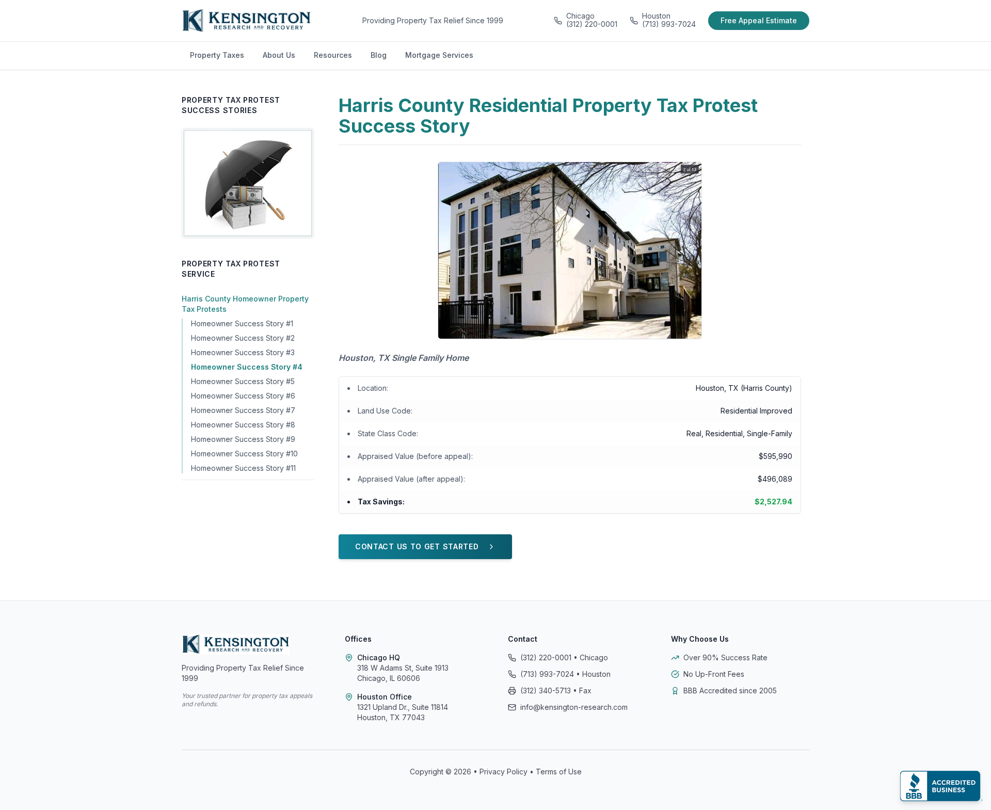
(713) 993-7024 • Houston (565, 674)
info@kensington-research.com (574, 707)
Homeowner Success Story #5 (243, 381)
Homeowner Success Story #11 (243, 468)
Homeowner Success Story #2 (243, 337)
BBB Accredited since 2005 (730, 690)
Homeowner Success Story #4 (246, 366)
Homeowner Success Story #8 (243, 424)
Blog (379, 55)
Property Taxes (217, 55)
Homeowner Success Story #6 (243, 395)
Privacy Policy (503, 771)
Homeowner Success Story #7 (243, 410)
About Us (279, 55)
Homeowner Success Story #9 (243, 439)
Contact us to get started (417, 546)
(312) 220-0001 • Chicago (564, 657)
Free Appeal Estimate (759, 20)
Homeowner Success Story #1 (242, 323)
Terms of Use (559, 771)
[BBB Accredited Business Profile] (941, 786)
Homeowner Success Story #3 (243, 352)
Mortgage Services (439, 55)
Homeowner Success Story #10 (244, 453)
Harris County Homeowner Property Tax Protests (245, 303)
